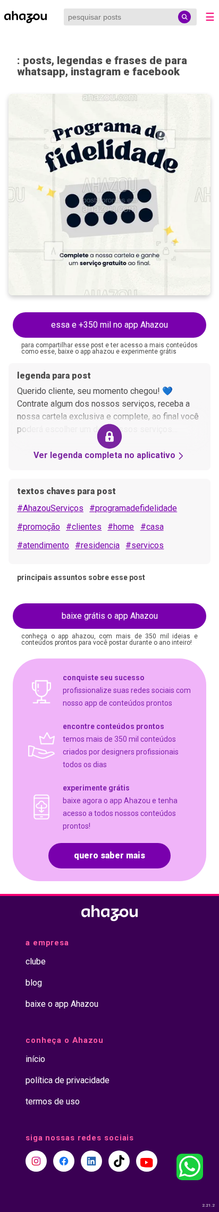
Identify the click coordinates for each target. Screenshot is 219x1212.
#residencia (97, 545)
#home (120, 527)
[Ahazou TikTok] (119, 1161)
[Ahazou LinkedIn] (91, 1161)
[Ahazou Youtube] (146, 1161)
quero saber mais (109, 855)
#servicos (144, 545)
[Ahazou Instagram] (36, 1161)
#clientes (84, 527)
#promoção (38, 527)
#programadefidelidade (133, 508)
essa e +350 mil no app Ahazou (109, 325)
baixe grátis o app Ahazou (110, 616)
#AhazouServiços (50, 508)
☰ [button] (210, 17)
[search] (184, 17)
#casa (152, 527)
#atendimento (43, 545)
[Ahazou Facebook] (63, 1161)
